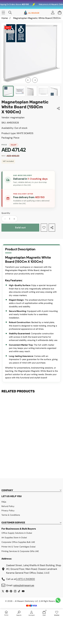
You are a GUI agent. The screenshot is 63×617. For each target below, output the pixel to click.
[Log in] (52, 12)
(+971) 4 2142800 (25, 579)
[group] (8, 91)
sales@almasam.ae (23, 585)
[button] (59, 12)
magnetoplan (17, 117)
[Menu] (3, 12)
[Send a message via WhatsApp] (58, 600)
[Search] (10, 12)
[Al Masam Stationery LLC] (31, 12)
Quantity (5, 213)
